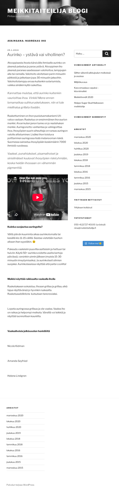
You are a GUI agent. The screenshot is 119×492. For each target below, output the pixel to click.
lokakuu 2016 (81, 171)
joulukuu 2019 (81, 154)
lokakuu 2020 (81, 142)
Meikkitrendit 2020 (83, 97)
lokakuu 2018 (81, 160)
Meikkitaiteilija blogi (47, 10)
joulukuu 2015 (81, 183)
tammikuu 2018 (82, 166)
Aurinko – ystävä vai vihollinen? (36, 54)
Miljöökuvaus (80, 82)
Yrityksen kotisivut (83, 207)
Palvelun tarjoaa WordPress (20, 484)
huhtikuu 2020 (81, 148)
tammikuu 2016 (82, 177)
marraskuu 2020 (82, 137)
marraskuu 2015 (82, 189)
